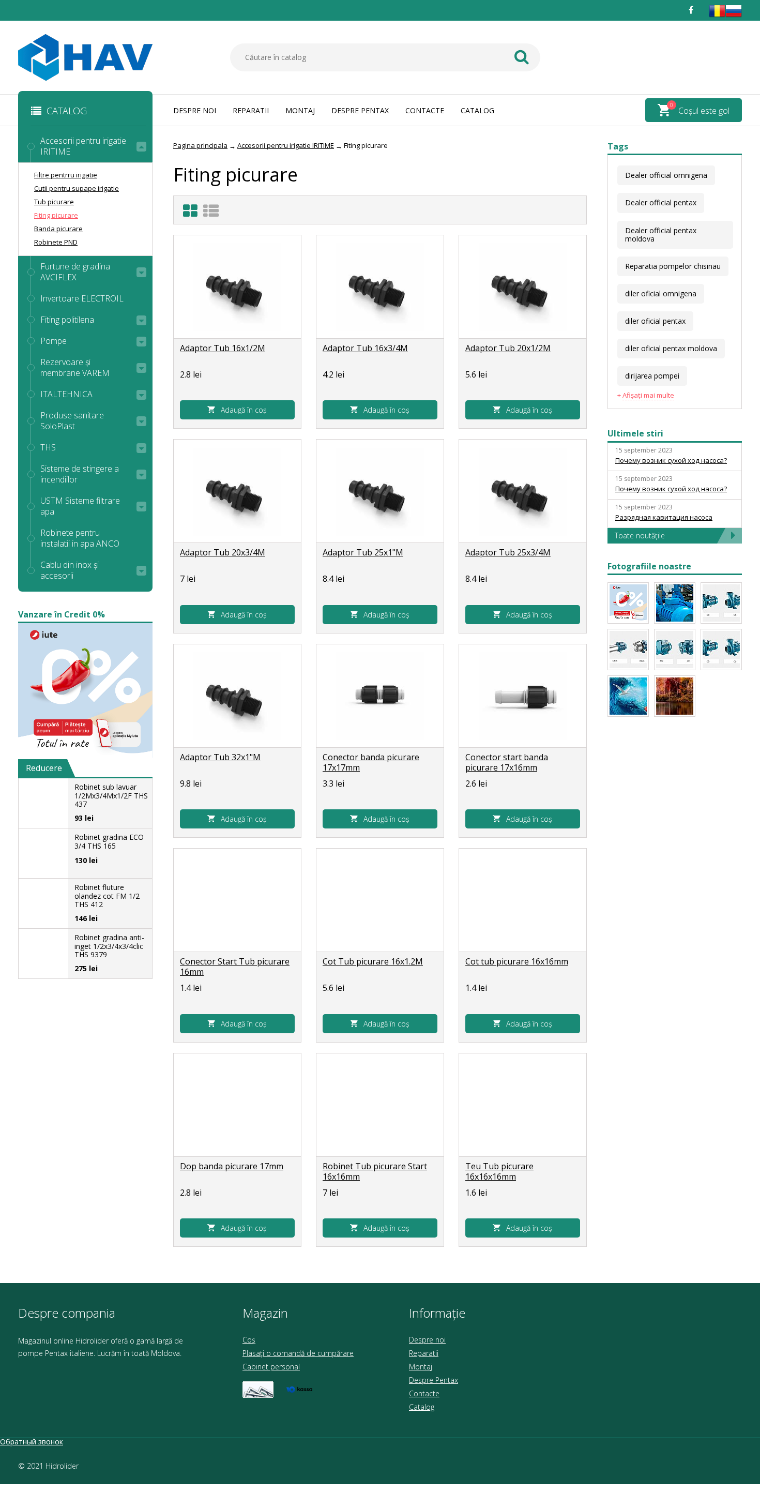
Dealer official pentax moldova (660, 234)
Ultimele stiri (635, 433)
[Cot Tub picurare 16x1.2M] (380, 900)
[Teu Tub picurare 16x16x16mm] (522, 1105)
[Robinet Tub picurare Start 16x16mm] (380, 1105)
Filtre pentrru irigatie (65, 174)
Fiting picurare (56, 215)
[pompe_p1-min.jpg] (674, 649)
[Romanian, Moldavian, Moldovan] (717, 16)
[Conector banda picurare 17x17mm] (380, 696)
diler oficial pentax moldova (671, 348)
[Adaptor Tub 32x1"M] (237, 696)
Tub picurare (54, 201)
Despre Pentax (360, 110)
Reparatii (251, 110)
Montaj (300, 110)
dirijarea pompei (652, 376)
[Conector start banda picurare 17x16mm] (522, 696)
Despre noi (194, 110)
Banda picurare (58, 228)
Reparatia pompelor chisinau (673, 266)
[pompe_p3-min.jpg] (628, 649)
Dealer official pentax (660, 202)
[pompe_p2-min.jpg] (721, 649)
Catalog (477, 110)
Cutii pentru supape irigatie (76, 188)
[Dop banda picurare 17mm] (237, 1105)
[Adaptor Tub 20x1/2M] (522, 287)
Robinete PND (56, 242)
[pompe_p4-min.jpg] (721, 603)
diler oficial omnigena (660, 293)
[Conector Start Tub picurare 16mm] (237, 900)
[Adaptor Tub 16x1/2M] (237, 287)
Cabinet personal (271, 1366)
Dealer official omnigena (666, 175)
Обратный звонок (31, 1441)
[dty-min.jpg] (674, 603)
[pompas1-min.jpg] (674, 696)
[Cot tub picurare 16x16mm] (522, 900)
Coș (248, 1340)
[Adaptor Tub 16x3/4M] (380, 287)
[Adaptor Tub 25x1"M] (380, 491)
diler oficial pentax (655, 321)
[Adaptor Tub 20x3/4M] (237, 491)
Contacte (424, 110)
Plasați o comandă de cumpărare (298, 1353)
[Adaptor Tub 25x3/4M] (522, 491)
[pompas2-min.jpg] (628, 696)
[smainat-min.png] (628, 603)
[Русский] (733, 16)
